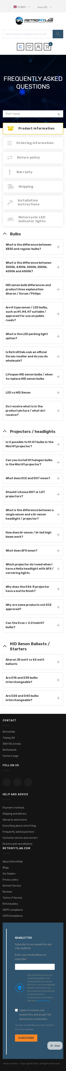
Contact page (10, 755)
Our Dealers (9, 873)
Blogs (6, 867)
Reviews (7, 891)
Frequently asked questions (18, 831)
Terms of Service (12, 897)
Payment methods (13, 807)
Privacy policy (10, 879)
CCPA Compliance (13, 915)
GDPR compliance (13, 909)
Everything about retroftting (19, 825)
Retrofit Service (12, 885)
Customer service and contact (20, 837)
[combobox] (33, 113)
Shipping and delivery (15, 813)
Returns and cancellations (17, 843)
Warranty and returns (15, 819)
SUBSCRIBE (26, 1038)
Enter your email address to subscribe (30, 957)
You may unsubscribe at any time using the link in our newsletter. (34, 1027)
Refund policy (10, 903)
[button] (22, 6)
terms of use (43, 1000)
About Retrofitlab (13, 861)
